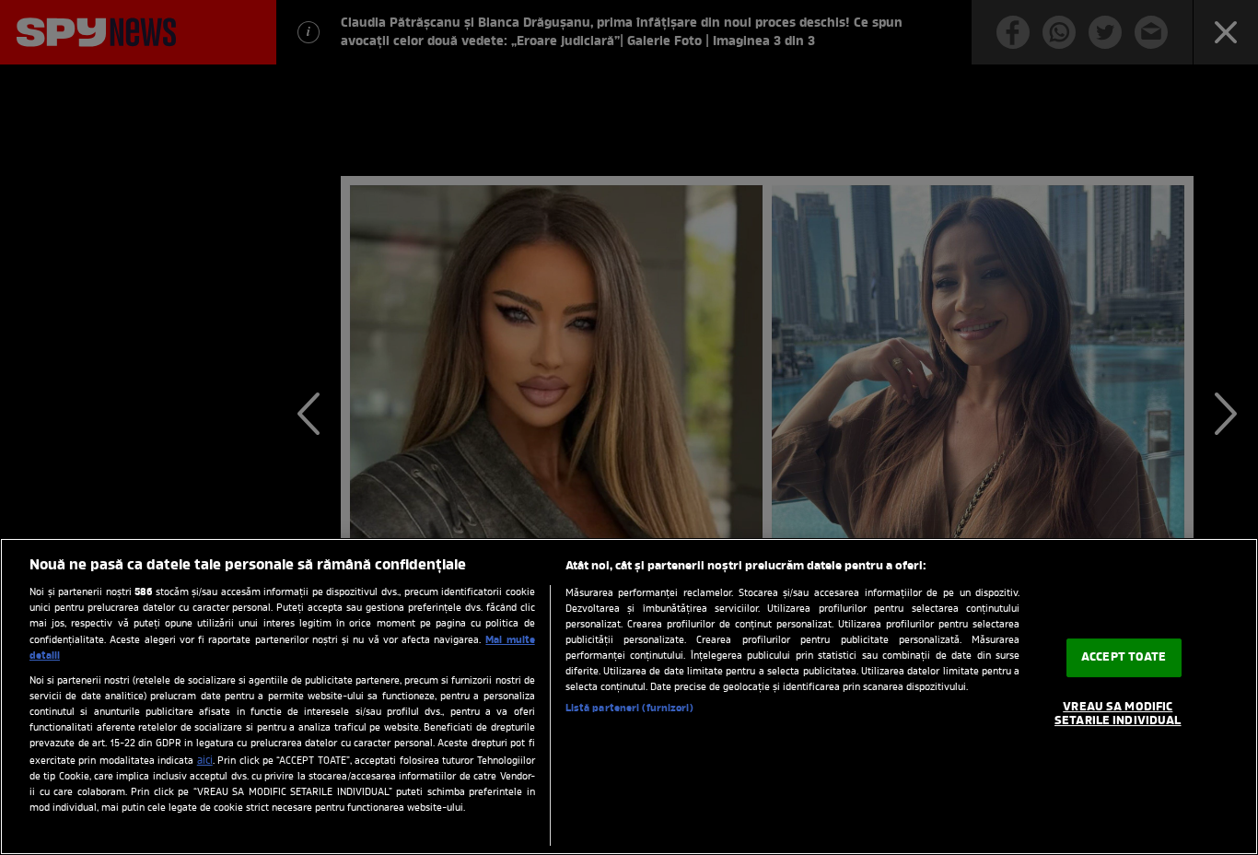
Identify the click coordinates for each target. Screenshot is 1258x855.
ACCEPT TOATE (1124, 657)
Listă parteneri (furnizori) (629, 708)
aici (205, 761)
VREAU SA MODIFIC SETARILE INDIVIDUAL (1117, 714)
